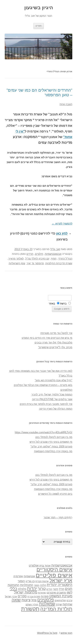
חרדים (29, 253)
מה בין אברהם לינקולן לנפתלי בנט (53, 437)
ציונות (26, 600)
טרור (42, 588)
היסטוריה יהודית (59, 585)
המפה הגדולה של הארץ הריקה (55, 408)
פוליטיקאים (60, 600)
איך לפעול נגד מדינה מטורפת (56, 333)
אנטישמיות (29, 576)
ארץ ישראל (60, 580)
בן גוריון (30, 581)
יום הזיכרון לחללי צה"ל (37, 258)
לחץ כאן (62, 233)
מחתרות (42, 593)
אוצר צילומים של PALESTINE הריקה (52, 399)
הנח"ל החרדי (65, 258)
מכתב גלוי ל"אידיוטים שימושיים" (55, 347)
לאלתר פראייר (16, 258)
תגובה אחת (66, 104)
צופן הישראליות (17, 263)
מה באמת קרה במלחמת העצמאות (53, 451)
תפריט (39, 26)
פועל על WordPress (47, 633)
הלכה (43, 585)
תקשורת (30, 609)
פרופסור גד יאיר (35, 263)
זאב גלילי (55, 249)
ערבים (69, 600)
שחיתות (67, 604)
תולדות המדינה (56, 609)
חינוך (55, 589)
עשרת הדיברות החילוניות (58, 263)
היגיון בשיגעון (38, 7)
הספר (36, 585)
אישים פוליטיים (54, 575)
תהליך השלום (32, 604)
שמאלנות (47, 604)
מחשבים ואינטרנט (56, 592)
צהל (34, 600)
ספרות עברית (33, 596)
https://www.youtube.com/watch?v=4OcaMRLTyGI (43, 432)
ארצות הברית (42, 581)
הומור (21, 581)
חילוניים (39, 253)
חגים (68, 589)
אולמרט (33, 565)
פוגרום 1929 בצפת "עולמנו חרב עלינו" (51, 446)
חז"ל (61, 589)
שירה (59, 604)
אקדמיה (18, 576)
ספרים (22, 596)
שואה (16, 599)
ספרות (45, 596)
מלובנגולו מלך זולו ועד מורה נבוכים (53, 342)
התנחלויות (26, 585)
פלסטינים (45, 599)
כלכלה (22, 589)
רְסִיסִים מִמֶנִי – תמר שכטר (58, 517)
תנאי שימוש (66, 633)
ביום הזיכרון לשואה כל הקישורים (55, 493)
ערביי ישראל (11, 596)
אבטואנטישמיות (53, 253)
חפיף (53, 258)
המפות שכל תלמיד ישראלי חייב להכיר (51, 394)
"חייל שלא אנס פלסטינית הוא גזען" (53, 380)
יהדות (32, 588)
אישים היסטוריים (54, 569)
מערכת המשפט (60, 596)
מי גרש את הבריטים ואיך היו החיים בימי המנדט (47, 337)
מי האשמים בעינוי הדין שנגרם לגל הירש (51, 441)
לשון (69, 592)
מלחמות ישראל (25, 592)
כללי (13, 588)
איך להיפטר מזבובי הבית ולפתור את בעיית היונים (46, 404)
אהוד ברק (45, 565)
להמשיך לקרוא (62, 223)
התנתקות (13, 585)
